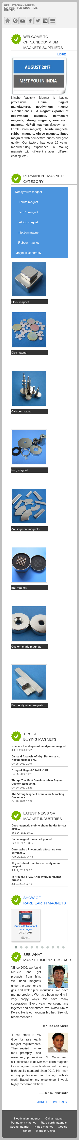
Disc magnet (19, 352)
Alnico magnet (28, 222)
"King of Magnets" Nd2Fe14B (30, 770)
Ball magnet (19, 587)
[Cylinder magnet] (29, 405)
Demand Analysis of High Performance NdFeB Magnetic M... (36, 758)
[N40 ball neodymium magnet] (29, 581)
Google (62, 1126)
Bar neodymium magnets (27, 705)
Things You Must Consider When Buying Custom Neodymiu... (37, 782)
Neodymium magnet (28, 192)
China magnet (54, 1118)
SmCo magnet (28, 212)
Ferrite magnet (28, 202)
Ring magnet (19, 470)
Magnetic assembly (28, 252)
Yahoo (27, 1130)
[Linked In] (45, 20)
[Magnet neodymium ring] (29, 464)
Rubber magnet (28, 242)
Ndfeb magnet (43, 1126)
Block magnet (20, 302)
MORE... (62, 54)
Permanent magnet (23, 1122)
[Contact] (22, 20)
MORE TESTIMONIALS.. (52, 1102)
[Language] (15, 20)
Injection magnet (28, 232)
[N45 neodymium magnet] (29, 699)
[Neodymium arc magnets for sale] (29, 523)
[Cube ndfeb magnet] (25, 923)
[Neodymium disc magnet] (29, 346)
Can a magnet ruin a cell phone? (32, 839)
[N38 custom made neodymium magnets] (29, 640)
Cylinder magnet (21, 411)
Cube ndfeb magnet (25, 926)
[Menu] (52, 20)
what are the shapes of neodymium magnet (39, 746)
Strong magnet (19, 1126)
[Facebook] (30, 20)
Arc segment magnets (25, 529)
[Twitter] (37, 20)
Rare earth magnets (54, 1122)
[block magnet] (29, 296)
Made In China (45, 1130)
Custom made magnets (26, 646)
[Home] (7, 20)
